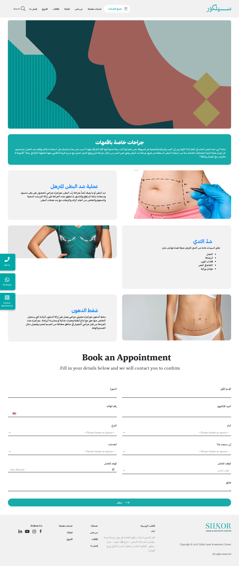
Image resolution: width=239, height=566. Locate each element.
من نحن (79, 9)
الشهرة (113, 389)
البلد (229, 425)
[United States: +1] (12, 413)
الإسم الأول (225, 389)
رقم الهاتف (111, 406)
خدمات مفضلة (94, 9)
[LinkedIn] (20, 531)
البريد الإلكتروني (224, 406)
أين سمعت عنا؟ (224, 444)
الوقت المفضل (224, 463)
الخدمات (112, 444)
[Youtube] (27, 531)
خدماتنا (94, 526)
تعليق (228, 482)
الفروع (45, 9)
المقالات (56, 9)
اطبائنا (67, 9)
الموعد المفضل (110, 463)
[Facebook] (40, 531)
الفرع (114, 425)
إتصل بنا (33, 9)
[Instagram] (34, 531)
